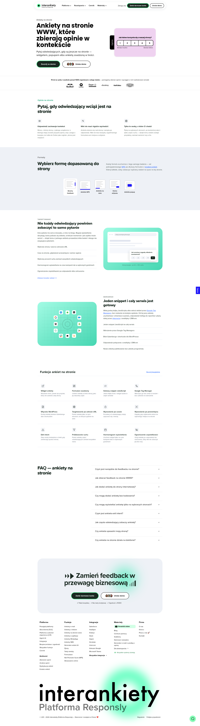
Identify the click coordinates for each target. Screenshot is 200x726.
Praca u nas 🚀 (144, 633)
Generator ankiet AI (71, 645)
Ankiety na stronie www (73, 633)
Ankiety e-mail (69, 626)
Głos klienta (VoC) (46, 629)
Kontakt (141, 636)
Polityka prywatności (153, 717)
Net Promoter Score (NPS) (73, 657)
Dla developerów (120, 648)
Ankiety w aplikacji (71, 636)
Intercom (92, 645)
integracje (116, 318)
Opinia (198, 290)
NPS (123, 167)
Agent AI (43, 638)
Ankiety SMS (69, 642)
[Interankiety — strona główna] (46, 5)
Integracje (43, 641)
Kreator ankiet (45, 669)
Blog (115, 630)
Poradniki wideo (124, 626)
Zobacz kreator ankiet (46, 278)
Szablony (117, 637)
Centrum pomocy (120, 633)
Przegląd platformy (46, 626)
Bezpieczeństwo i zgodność (50, 644)
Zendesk (92, 642)
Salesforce (93, 626)
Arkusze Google (95, 648)
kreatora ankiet (151, 167)
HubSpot (92, 629)
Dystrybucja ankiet (46, 666)
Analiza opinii (44, 663)
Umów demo (157, 5)
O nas (141, 626)
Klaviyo (92, 633)
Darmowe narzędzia (121, 640)
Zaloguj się (122, 5)
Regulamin (140, 717)
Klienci (141, 629)
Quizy (66, 648)
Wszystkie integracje (97, 655)
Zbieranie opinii (45, 660)
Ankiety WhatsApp (71, 639)
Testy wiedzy (69, 651)
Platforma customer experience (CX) (47, 634)
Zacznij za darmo (48, 64)
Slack (91, 636)
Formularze (68, 654)
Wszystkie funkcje (46, 647)
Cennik (42, 650)
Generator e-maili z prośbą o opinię (124, 644)
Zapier (91, 639)
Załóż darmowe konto (85, 595)
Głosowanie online (71, 661)
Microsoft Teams (95, 651)
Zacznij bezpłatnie (153, 372)
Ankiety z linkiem (70, 629)
